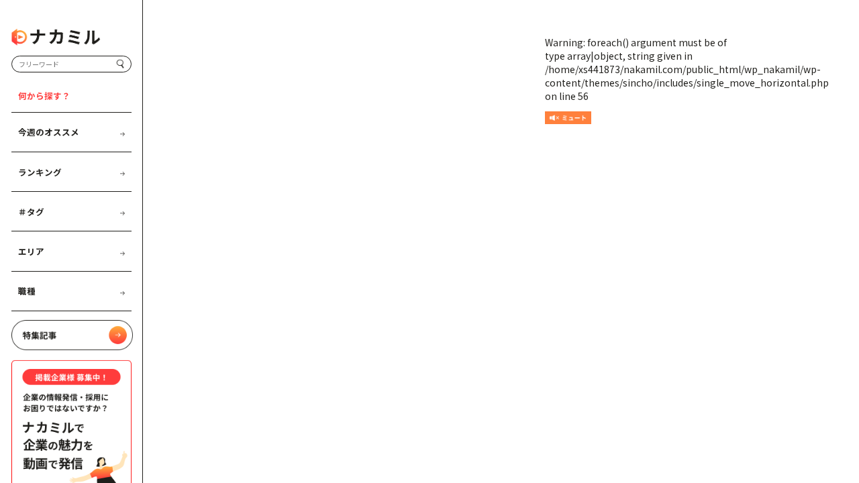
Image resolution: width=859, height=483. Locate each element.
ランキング (40, 172)
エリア (31, 251)
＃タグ (31, 211)
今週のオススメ (48, 131)
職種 (27, 290)
